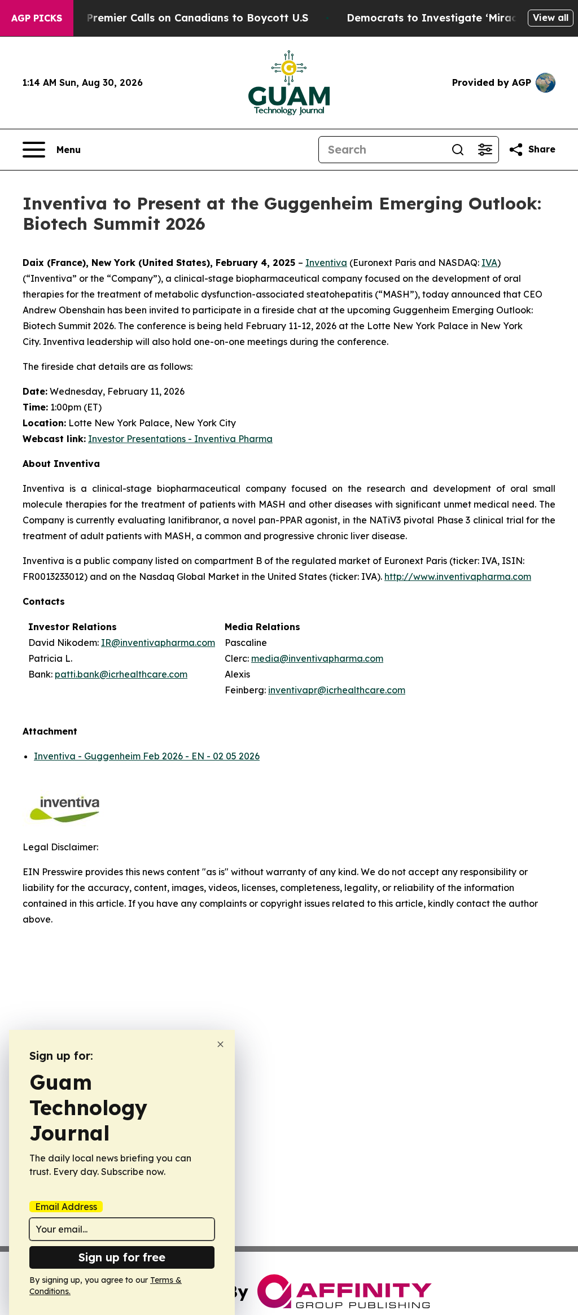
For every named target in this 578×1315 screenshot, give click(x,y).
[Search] (457, 150)
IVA (489, 262)
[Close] (220, 1044)
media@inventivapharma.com (317, 658)
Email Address (66, 1206)
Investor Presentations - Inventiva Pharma (180, 438)
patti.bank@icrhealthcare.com (121, 674)
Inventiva (326, 262)
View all (550, 17)
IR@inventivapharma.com (158, 642)
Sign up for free (121, 1257)
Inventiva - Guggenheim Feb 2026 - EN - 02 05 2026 (147, 756)
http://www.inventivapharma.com (457, 576)
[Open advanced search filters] (484, 150)
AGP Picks (36, 18)
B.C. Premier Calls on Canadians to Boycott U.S (186, 17)
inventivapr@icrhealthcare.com (336, 690)
